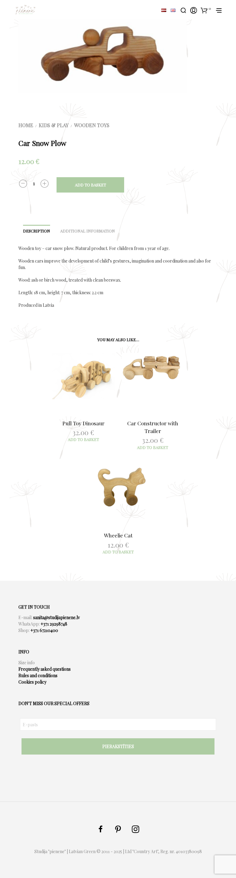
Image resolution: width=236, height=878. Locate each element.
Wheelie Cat (118, 535)
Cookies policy (32, 682)
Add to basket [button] (83, 439)
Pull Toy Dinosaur (83, 423)
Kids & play (54, 125)
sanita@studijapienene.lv (56, 617)
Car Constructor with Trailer (152, 427)
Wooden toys (91, 125)
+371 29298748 (54, 624)
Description (36, 230)
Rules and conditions (37, 675)
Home (25, 125)
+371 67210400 (44, 630)
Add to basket (90, 184)
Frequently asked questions (44, 669)
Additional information (87, 230)
